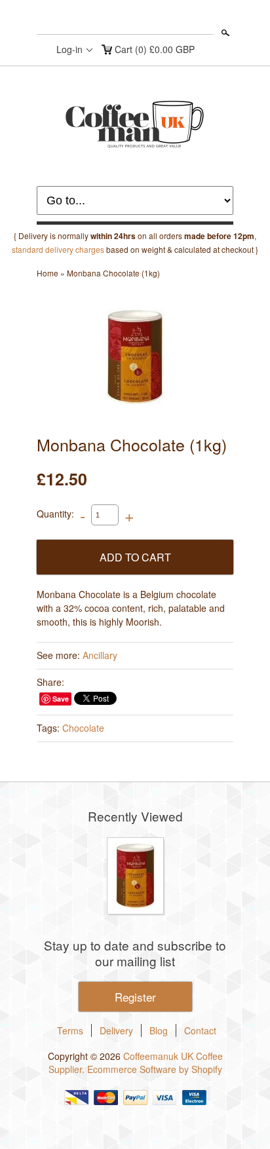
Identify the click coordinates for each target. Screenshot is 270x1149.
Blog (158, 1030)
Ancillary (100, 655)
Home (47, 272)
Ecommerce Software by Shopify (154, 1069)
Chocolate (83, 727)
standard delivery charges (58, 249)
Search (224, 33)
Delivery (116, 1030)
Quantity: (55, 513)
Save (60, 699)
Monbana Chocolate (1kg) (113, 272)
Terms (70, 1030)
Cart (155, 49)
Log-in (69, 49)
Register (135, 997)
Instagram (134, 18)
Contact (200, 1030)
